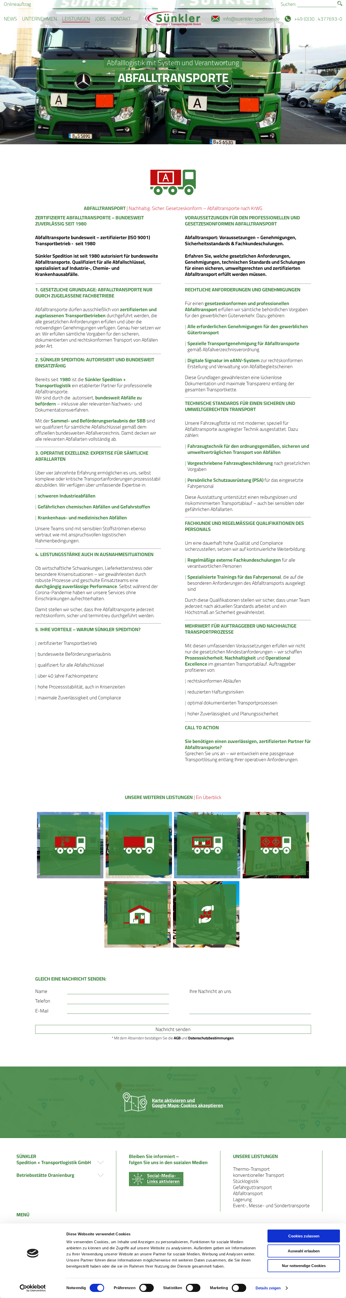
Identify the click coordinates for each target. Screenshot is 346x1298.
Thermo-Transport (251, 1169)
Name (41, 991)
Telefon (42, 1001)
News (10, 18)
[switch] (146, 1288)
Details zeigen (268, 1288)
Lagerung (242, 1199)
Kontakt (121, 18)
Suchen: (288, 4)
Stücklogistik (246, 1181)
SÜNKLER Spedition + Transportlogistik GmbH (53, 1159)
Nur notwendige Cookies (304, 1266)
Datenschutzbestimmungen (211, 1038)
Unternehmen (39, 18)
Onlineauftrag (17, 4)
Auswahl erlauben (304, 1251)
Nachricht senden (173, 1029)
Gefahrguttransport (252, 1187)
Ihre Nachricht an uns (210, 991)
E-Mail (41, 1011)
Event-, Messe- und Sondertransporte (271, 1205)
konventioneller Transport (258, 1175)
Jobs (100, 18)
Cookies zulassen (303, 1236)
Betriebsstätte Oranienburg (45, 1175)
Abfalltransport (248, 1193)
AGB (177, 1038)
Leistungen (76, 18)
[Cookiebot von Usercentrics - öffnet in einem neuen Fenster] (33, 1288)
